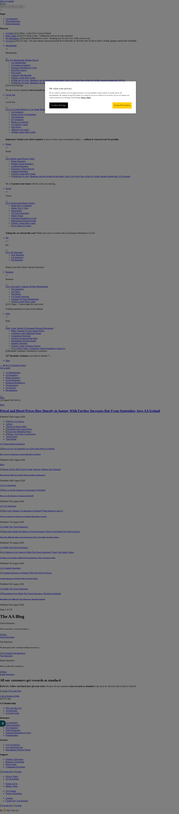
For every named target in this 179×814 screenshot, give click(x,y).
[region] (90, 97)
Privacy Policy (86, 97)
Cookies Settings (58, 105)
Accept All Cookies (122, 105)
